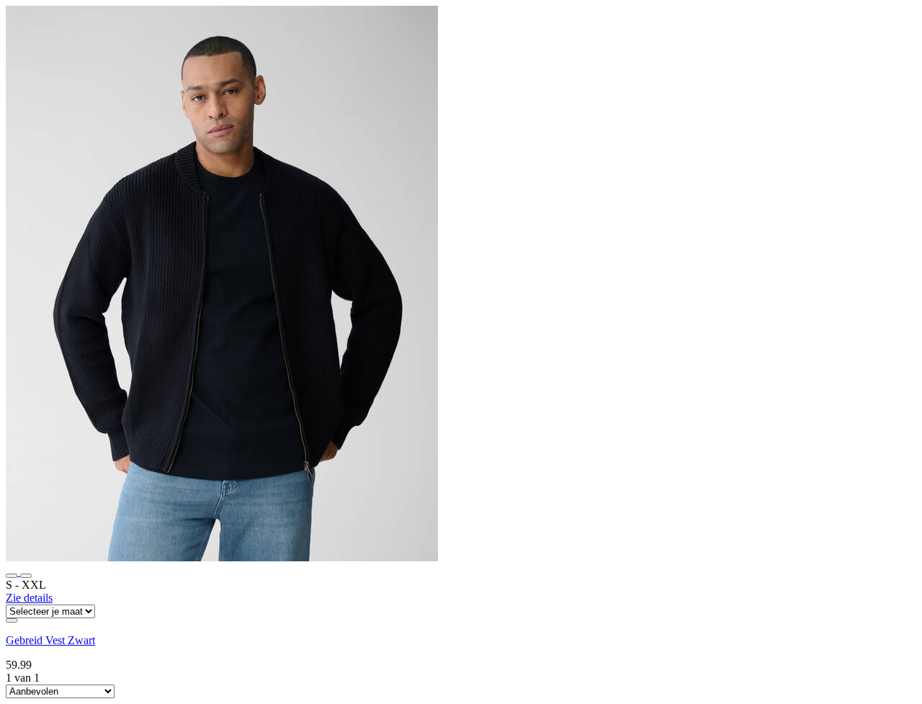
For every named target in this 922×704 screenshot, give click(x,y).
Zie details (29, 598)
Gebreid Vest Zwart (50, 640)
